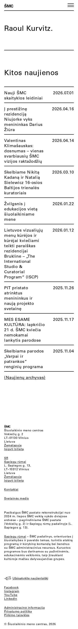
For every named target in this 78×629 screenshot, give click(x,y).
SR (6, 458)
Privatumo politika (18, 611)
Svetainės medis (16, 498)
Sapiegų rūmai (15, 462)
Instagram (11, 591)
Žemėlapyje (13, 445)
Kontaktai (11, 489)
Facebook (11, 587)
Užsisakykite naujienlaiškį (30, 578)
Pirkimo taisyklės (17, 615)
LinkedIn (10, 598)
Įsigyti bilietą (14, 449)
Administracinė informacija (24, 607)
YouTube (10, 595)
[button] (71, 5)
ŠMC (8, 6)
